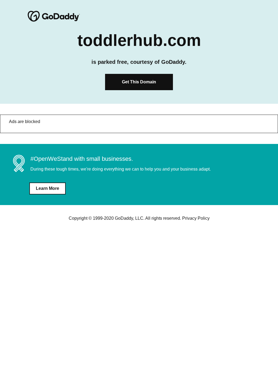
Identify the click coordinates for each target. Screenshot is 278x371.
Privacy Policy (196, 218)
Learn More (47, 188)
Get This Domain (139, 82)
